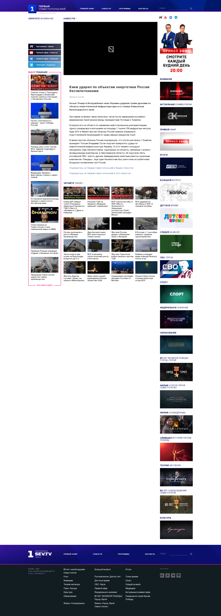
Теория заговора (72, 584)
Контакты (143, 9)
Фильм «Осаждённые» (74, 603)
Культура (68, 592)
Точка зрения (131, 577)
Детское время (102, 581)
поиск (162, 8)
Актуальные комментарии (137, 592)
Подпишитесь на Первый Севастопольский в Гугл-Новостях (100, 173)
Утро (66, 577)
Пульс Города (70, 588)
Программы (124, 9)
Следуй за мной (132, 584)
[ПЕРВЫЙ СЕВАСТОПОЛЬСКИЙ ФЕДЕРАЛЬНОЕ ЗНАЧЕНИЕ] (32, 8)
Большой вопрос (103, 570)
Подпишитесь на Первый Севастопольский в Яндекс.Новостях (101, 168)
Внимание (68, 581)
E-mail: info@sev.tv (36, 573)
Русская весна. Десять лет (108, 577)
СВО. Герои (100, 584)
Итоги (128, 570)
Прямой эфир (87, 9)
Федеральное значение (106, 592)
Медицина (130, 588)
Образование (70, 596)
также (73, 183)
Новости (106, 9)
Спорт (128, 581)
